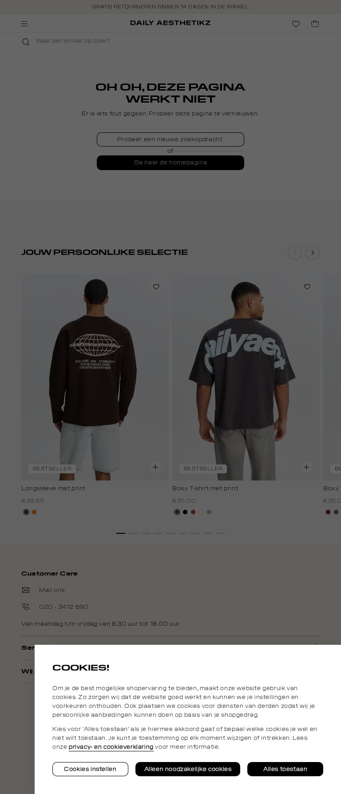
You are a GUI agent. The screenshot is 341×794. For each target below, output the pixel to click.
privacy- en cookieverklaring (111, 746)
